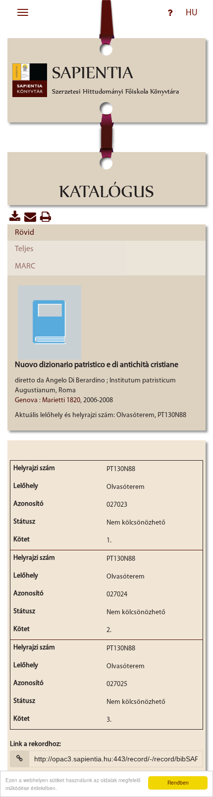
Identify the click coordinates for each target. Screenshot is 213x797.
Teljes (24, 249)
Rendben (178, 782)
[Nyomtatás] (15, 217)
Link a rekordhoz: (35, 744)
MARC (25, 266)
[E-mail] (30, 217)
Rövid (24, 233)
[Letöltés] (45, 217)
